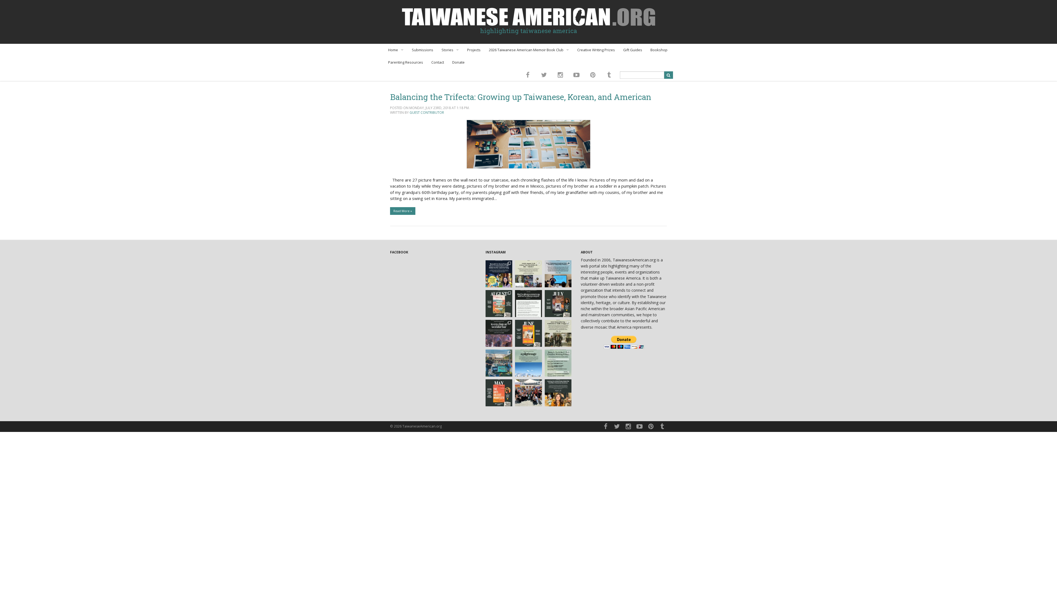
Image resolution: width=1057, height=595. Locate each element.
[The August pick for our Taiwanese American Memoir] (499, 303)
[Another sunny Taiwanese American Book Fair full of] (528, 392)
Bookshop (659, 49)
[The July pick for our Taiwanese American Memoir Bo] (558, 303)
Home (393, 49)
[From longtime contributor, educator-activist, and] (558, 273)
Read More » (402, 211)
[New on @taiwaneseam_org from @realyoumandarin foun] (558, 392)
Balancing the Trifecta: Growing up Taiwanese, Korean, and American (520, 96)
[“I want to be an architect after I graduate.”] (528, 303)
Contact (437, 62)
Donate (458, 62)
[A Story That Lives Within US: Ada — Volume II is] (528, 273)
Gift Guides (632, 49)
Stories (447, 49)
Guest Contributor (427, 112)
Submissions (422, 49)
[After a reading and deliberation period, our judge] (558, 363)
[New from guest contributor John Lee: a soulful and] (558, 333)
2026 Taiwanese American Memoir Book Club (526, 49)
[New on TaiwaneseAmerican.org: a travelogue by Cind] (528, 363)
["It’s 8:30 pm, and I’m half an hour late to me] (499, 333)
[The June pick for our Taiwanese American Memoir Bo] (528, 333)
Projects (474, 49)
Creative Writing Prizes (596, 49)
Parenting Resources (405, 62)
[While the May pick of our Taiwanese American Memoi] (499, 392)
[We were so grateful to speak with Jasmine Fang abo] (499, 273)
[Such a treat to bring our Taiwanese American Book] (499, 363)
